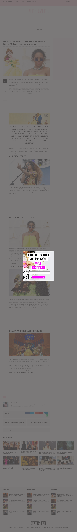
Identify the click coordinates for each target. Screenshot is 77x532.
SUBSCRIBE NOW (37, 277)
